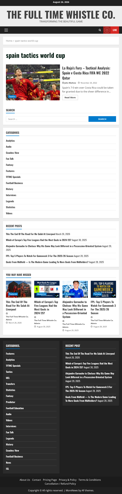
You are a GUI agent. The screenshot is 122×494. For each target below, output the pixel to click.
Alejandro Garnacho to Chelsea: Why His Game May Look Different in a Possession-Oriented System (54, 246)
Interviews (11, 195)
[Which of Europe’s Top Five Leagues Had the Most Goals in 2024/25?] (47, 289)
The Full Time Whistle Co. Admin (17, 318)
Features (10, 171)
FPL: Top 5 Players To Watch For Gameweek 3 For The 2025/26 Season (39, 256)
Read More (71, 98)
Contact (36, 479)
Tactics (12, 96)
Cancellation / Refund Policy (60, 483)
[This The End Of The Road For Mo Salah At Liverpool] (18, 289)
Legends (10, 201)
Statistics (10, 207)
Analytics (10, 140)
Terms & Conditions (90, 479)
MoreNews (72, 490)
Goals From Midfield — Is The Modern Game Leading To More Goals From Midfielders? (47, 262)
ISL (7, 468)
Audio (8, 146)
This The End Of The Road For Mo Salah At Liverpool (30, 234)
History (9, 189)
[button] (6, 30)
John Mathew (70, 83)
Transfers (10, 384)
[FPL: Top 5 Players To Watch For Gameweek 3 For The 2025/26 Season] (103, 289)
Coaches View (12, 152)
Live (115, 30)
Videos (9, 213)
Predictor (10, 402)
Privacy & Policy (67, 479)
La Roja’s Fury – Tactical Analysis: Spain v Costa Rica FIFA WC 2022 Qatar (33, 82)
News (8, 462)
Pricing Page (50, 479)
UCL (8, 378)
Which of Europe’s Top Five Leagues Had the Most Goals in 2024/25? (38, 240)
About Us (25, 479)
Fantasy (9, 165)
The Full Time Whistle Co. (61, 14)
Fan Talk (10, 158)
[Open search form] (100, 30)
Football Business (14, 183)
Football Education (15, 408)
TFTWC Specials (13, 177)
